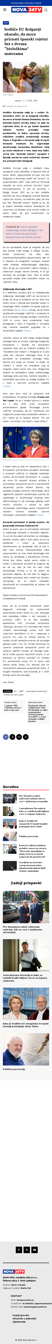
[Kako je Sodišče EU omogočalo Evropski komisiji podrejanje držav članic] (10, 824)
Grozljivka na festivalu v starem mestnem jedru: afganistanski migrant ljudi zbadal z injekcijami (32, 866)
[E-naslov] (19, 737)
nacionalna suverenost (36, 691)
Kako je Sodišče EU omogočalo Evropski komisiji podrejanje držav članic (33, 823)
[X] (12, 737)
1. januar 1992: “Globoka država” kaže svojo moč (12, 708)
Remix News (20, 310)
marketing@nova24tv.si (35, 1307)
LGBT (21, 691)
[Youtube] (34, 1250)
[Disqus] (26, 1120)
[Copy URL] (26, 737)
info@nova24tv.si (25, 1300)
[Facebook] (6, 737)
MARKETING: (17, 1307)
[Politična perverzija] (10, 836)
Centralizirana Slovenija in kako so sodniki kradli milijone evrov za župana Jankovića (34, 811)
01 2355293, (29, 1303)
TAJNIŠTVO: (17, 1303)
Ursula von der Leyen (13, 695)
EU (15, 691)
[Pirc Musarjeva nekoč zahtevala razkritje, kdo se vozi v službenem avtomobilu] (10, 798)
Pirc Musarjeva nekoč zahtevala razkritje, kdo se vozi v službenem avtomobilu (33, 798)
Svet (6, 23)
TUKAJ (27, 330)
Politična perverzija (28, 836)
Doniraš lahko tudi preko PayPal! (26, 3)
